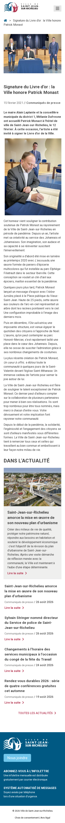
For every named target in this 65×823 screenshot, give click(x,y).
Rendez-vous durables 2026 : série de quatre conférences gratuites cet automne (32, 686)
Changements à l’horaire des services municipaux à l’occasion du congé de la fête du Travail (31, 654)
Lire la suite (17, 573)
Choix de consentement (27, 817)
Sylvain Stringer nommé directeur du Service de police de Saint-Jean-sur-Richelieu (31, 623)
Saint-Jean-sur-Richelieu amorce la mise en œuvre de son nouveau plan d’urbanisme (32, 517)
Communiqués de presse (43, 103)
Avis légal (45, 817)
